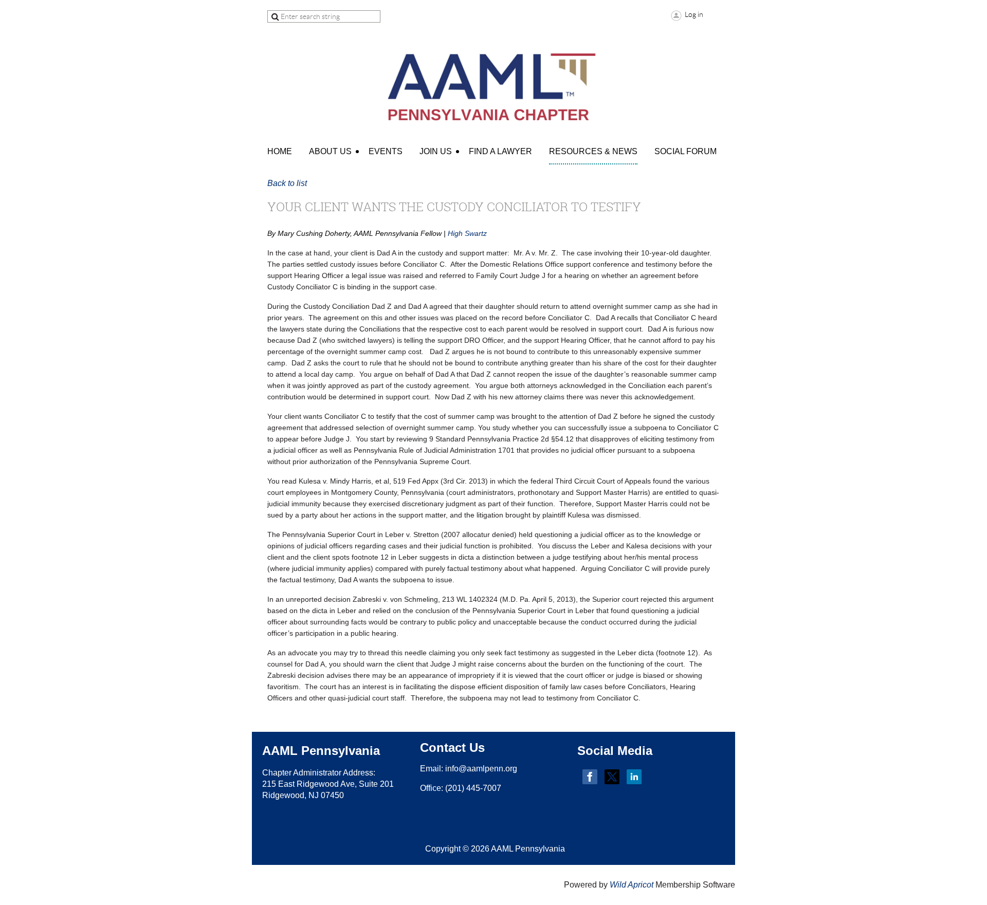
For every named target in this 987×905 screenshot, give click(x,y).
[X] (612, 776)
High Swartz (467, 233)
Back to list (287, 183)
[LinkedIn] (634, 776)
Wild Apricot (631, 884)
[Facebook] (589, 776)
